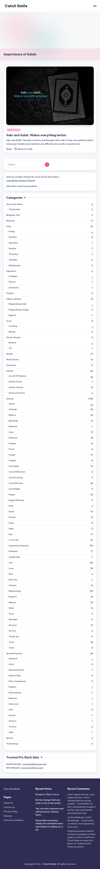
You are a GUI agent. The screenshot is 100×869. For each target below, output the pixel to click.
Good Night (14, 489)
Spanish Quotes (14, 653)
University (14, 287)
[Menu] (94, 6)
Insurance (11, 365)
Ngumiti (12, 315)
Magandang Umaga (19, 309)
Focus (12, 449)
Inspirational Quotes (19, 545)
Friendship (14, 466)
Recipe (12, 331)
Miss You (13, 579)
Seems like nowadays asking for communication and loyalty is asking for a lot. (49, 825)
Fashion (10, 293)
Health (9, 354)
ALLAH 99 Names (17, 376)
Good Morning (16, 483)
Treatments (14, 209)
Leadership (14, 557)
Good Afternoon (17, 471)
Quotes (10, 398)
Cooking (13, 326)
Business (10, 220)
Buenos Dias (15, 675)
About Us (8, 802)
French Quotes (13, 337)
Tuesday (13, 259)
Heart (11, 511)
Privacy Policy (11, 811)
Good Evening (16, 477)
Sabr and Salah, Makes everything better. (36, 135)
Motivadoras (15, 692)
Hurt (11, 534)
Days (8, 226)
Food (8, 321)
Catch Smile (16, 6)
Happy (12, 494)
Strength (13, 619)
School (12, 282)
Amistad (13, 658)
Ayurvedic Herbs (14, 204)
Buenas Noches (16, 670)
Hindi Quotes (12, 359)
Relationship (15, 591)
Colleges (13, 276)
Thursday (13, 254)
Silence (12, 602)
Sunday (12, 248)
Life (10, 562)
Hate (11, 506)
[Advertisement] (50, 30)
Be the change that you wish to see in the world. (48, 801)
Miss (11, 574)
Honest (12, 517)
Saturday (13, 242)
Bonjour (12, 342)
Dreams (12, 443)
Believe (12, 415)
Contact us (9, 807)
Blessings (13, 420)
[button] (47, 164)
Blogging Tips (13, 215)
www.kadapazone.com (35, 764)
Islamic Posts (14, 130)
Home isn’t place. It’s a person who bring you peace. (80, 843)
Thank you (14, 636)
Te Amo (12, 726)
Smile (11, 608)
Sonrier (12, 715)
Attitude (13, 409)
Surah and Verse (17, 393)
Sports (9, 738)
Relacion (13, 698)
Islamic (9, 370)
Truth (11, 647)
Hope (11, 523)
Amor (11, 664)
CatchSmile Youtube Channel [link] (20, 180)
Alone (12, 403)
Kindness (13, 551)
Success (13, 625)
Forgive (12, 460)
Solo (11, 709)
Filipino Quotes (13, 299)
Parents (12, 585)
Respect (13, 596)
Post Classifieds (12, 788)
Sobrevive (14, 704)
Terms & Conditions (13, 820)
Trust (11, 642)
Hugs (11, 528)
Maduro (12, 687)
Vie (10, 348)
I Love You (14, 540)
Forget (12, 454)
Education (11, 271)
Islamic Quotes (16, 387)
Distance (13, 437)
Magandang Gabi (17, 304)
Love (11, 568)
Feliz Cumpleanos (17, 681)
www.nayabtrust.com (32, 767)
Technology (12, 743)
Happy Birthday (16, 500)
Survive (12, 630)
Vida (11, 732)
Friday (12, 231)
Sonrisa (12, 721)
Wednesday (15, 265)
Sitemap (8, 816)
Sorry (11, 613)
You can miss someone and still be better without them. (49, 811)
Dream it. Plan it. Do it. (47, 794)
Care (11, 432)
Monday (13, 237)
